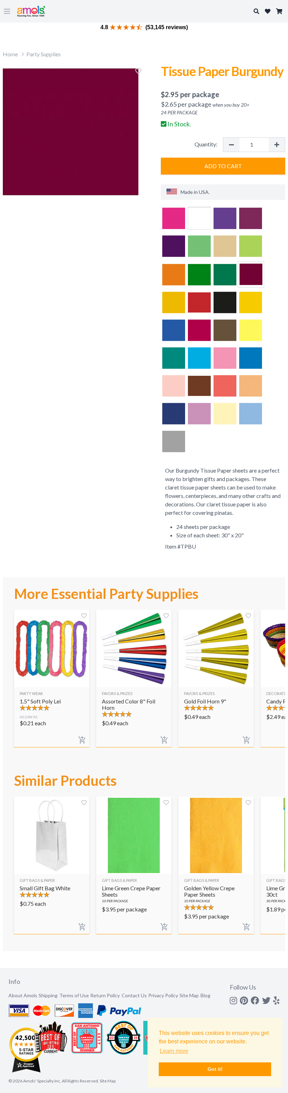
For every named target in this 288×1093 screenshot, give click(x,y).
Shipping (48, 995)
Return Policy (105, 995)
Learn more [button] (174, 1051)
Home (10, 54)
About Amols (22, 995)
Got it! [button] (215, 1069)
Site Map (189, 995)
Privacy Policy (163, 995)
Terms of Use (74, 995)
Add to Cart (223, 166)
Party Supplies (43, 54)
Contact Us (134, 995)
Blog (205, 995)
